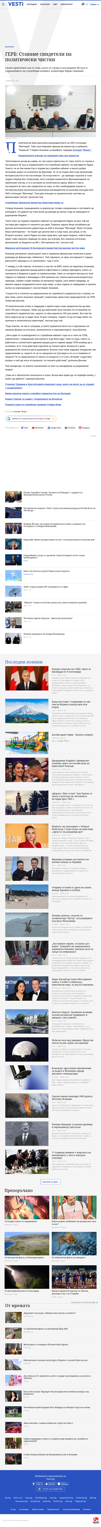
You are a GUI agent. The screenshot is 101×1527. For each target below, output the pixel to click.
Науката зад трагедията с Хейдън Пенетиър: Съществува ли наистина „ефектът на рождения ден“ (72, 829)
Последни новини (24, 662)
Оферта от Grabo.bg (59, 738)
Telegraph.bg (80, 1501)
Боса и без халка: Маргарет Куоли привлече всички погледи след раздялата (56, 1392)
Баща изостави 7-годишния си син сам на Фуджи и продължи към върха (71, 704)
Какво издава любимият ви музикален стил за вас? (74, 1222)
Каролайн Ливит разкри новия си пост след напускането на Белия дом (59, 539)
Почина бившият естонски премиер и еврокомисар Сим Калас (72, 1126)
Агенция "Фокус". (82, 150)
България (45, 4)
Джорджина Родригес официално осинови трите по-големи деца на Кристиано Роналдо (71, 763)
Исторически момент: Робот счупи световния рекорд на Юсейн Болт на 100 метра (60, 509)
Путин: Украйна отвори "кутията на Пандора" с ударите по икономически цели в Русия (53, 493)
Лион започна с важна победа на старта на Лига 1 (48, 1423)
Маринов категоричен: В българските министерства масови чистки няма (45, 248)
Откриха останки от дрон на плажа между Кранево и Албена (71, 889)
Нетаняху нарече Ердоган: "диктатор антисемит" (48, 618)
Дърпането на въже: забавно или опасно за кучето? (50, 1313)
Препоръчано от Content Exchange (83, 1302)
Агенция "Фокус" (20, 412)
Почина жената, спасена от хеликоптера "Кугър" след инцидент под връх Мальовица (72, 918)
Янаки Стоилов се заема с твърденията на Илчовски (33, 399)
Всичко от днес (50, 1182)
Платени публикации (71, 1509)
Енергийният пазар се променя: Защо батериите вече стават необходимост (54, 556)
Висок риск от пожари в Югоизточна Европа (46, 1344)
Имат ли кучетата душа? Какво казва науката (47, 571)
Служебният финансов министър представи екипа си (34, 202)
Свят (55, 4)
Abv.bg (7, 1498)
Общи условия (38, 1509)
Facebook (71, 428)
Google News (56, 428)
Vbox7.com (17, 1498)
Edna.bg (68, 1501)
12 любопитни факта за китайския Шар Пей (46, 1328)
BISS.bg (93, 1498)
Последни (32, 4)
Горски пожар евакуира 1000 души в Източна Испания (72, 1097)
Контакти (86, 1509)
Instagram (86, 428)
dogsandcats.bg (28, 574)
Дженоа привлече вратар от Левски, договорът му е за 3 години (70, 1292)
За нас (13, 1509)
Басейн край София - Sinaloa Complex (72, 734)
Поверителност (53, 1509)
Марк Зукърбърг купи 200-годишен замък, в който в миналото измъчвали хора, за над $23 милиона (72, 982)
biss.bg (26, 561)
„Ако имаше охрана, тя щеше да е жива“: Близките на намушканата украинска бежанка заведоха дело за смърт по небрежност (72, 947)
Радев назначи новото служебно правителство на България (38, 393)
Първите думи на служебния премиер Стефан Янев (33, 404)
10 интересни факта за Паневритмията (24, 1257)
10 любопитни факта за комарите (68, 1257)
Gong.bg (28, 1498)
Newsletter (39, 428)
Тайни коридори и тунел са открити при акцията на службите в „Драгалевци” (56, 1439)
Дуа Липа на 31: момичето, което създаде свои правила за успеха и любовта (57, 1377)
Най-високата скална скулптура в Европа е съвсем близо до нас (56, 1360)
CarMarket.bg (81, 1498)
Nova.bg (53, 1498)
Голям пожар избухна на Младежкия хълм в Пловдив (50, 1454)
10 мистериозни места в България (22, 1291)
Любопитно (67, 4)
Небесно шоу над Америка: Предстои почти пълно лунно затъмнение (72, 1041)
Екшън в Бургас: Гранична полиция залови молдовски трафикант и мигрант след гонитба (72, 1015)
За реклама (24, 1509)
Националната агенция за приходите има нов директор (48, 155)
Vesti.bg (15, 4)
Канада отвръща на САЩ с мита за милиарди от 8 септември (71, 670)
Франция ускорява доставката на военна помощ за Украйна (70, 860)
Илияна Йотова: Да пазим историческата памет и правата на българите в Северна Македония (54, 525)
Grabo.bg (46, 1501)
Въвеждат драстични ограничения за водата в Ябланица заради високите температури (71, 1071)
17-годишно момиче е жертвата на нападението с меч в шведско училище (71, 1155)
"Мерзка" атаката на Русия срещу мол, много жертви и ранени (55, 602)
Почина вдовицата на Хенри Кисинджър (44, 634)
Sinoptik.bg (35, 1501)
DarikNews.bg (41, 1498)
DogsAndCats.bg (66, 1498)
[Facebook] (50, 1513)
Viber (26, 428)
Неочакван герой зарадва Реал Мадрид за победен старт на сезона (57, 1407)
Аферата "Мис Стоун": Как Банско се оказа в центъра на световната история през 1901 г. (72, 796)
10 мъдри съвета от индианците (21, 1221)
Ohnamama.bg (21, 1501)
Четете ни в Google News (53, 1489)
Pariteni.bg (57, 1501)
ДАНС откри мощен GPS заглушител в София (46, 586)
